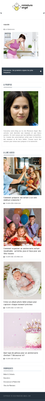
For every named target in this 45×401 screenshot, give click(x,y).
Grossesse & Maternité (12, 382)
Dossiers (7, 378)
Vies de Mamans (9, 385)
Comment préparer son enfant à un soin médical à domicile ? (20, 198)
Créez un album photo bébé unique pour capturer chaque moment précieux (20, 303)
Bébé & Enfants (9, 374)
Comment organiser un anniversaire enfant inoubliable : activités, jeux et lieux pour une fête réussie (22, 251)
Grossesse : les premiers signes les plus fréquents (18, 71)
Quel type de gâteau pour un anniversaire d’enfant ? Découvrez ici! (21, 354)
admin (9, 203)
